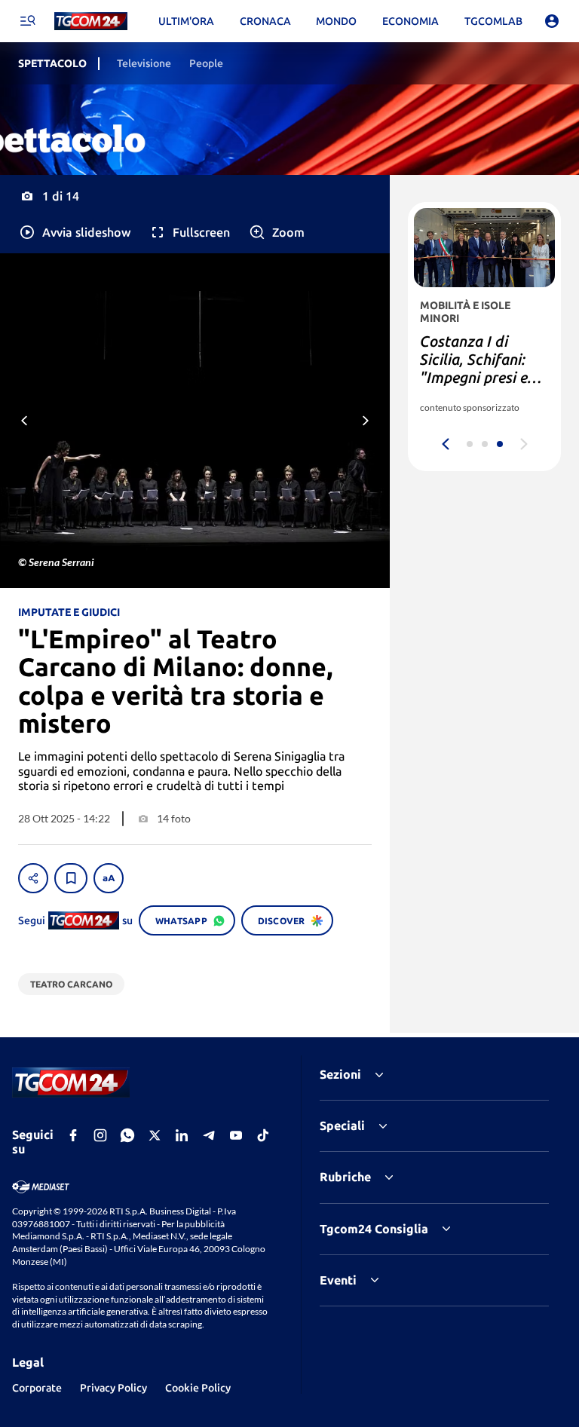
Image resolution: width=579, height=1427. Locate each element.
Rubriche (345, 1177)
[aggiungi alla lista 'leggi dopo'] (70, 878)
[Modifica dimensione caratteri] (108, 878)
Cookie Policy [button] (198, 1388)
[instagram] (100, 1135)
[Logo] (90, 21)
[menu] (27, 21)
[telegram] (208, 1135)
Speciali (342, 1125)
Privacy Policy (113, 1388)
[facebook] (73, 1135)
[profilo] (552, 21)
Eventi (338, 1280)
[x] (154, 1135)
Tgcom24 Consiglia (374, 1229)
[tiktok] (263, 1135)
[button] (74, 232)
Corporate (37, 1388)
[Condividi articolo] (33, 878)
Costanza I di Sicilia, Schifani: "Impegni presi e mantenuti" (474, 368)
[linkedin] (181, 1135)
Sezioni (340, 1074)
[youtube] (236, 1135)
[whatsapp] (127, 1135)
